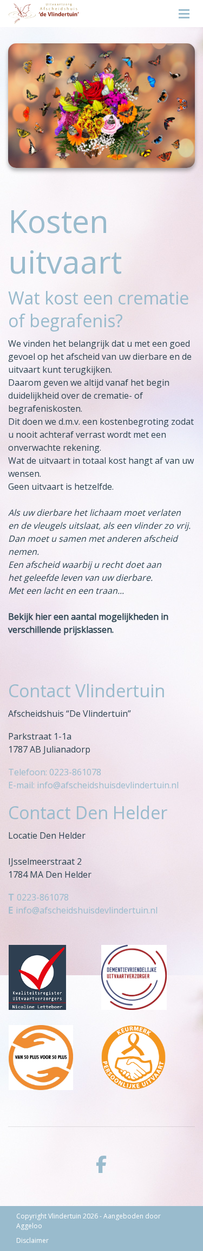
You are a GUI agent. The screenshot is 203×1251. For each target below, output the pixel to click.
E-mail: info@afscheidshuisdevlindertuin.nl (93, 785)
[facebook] (101, 1164)
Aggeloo (29, 1225)
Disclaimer (32, 1240)
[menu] (184, 11)
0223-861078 (43, 897)
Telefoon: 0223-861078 (54, 772)
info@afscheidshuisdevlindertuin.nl (87, 910)
